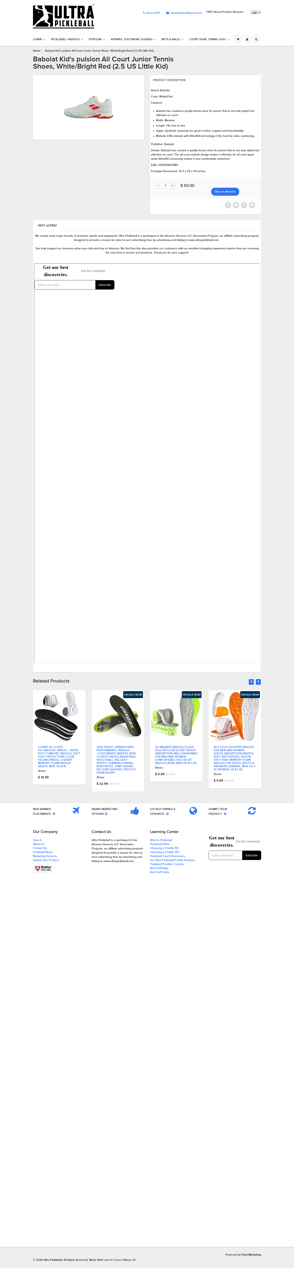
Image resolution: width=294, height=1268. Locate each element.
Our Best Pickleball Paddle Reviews (172, 860)
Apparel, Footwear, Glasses (131, 39)
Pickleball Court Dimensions (167, 856)
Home (37, 50)
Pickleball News (43, 852)
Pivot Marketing (251, 1254)
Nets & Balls (171, 39)
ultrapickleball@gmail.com (186, 13)
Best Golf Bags (159, 868)
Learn (37, 39)
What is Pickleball (161, 840)
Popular (95, 39)
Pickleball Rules (160, 844)
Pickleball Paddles (65, 39)
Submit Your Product (46, 860)
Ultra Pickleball (52, 1260)
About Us (39, 844)
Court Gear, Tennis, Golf (207, 39)
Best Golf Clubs (159, 872)
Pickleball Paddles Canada (167, 864)
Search (37, 840)
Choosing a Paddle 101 (164, 848)
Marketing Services (45, 856)
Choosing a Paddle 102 (164, 852)
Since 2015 (153, 13)
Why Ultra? (47, 225)
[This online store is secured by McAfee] (43, 868)
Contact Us (40, 848)
